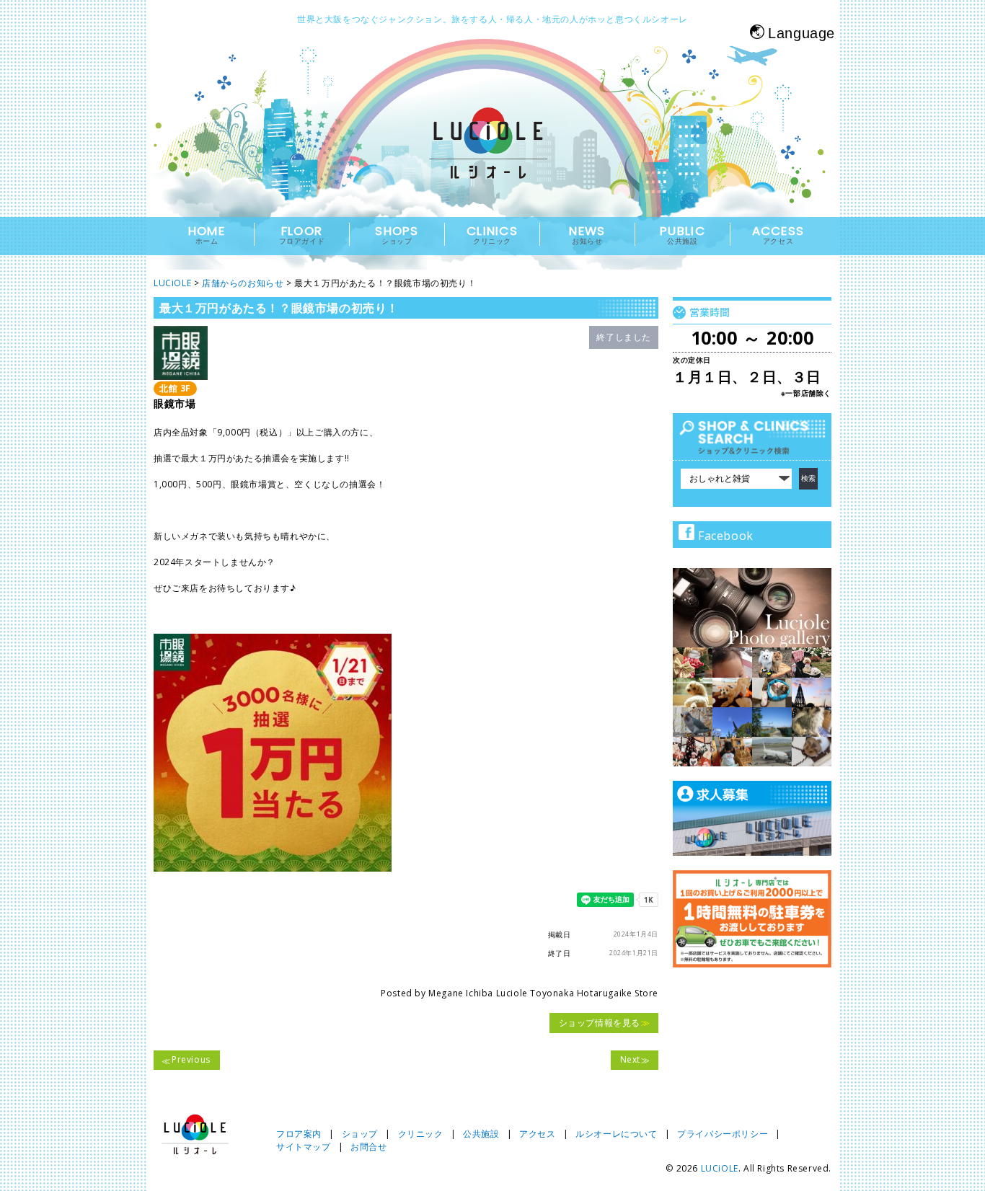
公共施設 (481, 1134)
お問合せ (368, 1147)
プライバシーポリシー (722, 1134)
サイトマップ (303, 1147)
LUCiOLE (719, 1168)
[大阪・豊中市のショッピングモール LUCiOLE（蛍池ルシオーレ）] (492, 156)
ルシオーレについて (616, 1134)
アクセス (537, 1134)
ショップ (360, 1134)
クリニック (420, 1134)
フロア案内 (299, 1134)
